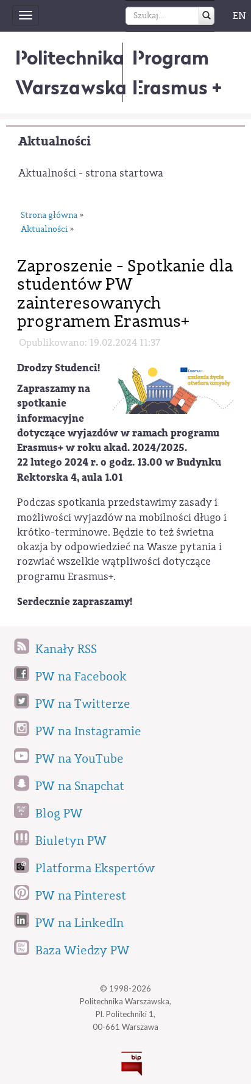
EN (239, 16)
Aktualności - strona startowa (90, 173)
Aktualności (54, 141)
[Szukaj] (206, 16)
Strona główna (49, 215)
